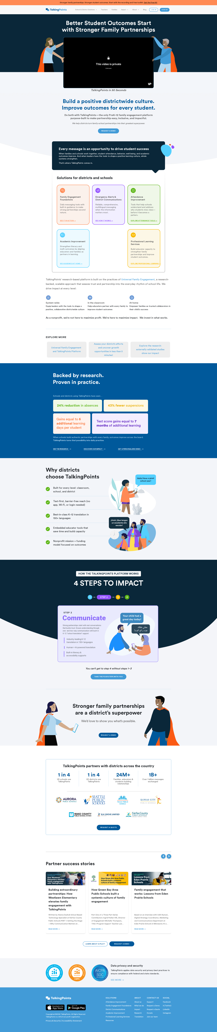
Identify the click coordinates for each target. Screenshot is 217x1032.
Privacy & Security (53, 1021)
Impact (123, 10)
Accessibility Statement (72, 1021)
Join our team (152, 1017)
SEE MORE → (117, 980)
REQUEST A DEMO (108, 131)
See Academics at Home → (71, 263)
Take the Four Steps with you (108, 676)
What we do (139, 1006)
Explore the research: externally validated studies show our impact (150, 349)
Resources (110, 1020)
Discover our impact (94, 449)
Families (114, 10)
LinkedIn (166, 1009)
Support (150, 1002)
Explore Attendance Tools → (144, 220)
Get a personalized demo (130, 449)
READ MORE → (54, 929)
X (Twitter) (167, 1006)
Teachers (104, 10)
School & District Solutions (85, 10)
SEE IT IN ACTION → (68, 220)
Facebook (167, 1002)
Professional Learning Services (118, 1017)
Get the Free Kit (150, 3)
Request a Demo (153, 1006)
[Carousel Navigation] (166, 856)
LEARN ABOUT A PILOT (95, 944)
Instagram (167, 1013)
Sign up (165, 9)
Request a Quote (153, 1009)
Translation (138, 1017)
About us (137, 1002)
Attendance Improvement (116, 1002)
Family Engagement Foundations (118, 1006)
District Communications (115, 1009)
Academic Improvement (115, 1013)
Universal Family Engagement (138, 279)
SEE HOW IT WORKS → (104, 220)
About (134, 10)
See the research (62, 449)
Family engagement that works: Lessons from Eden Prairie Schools (151, 894)
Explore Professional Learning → (144, 263)
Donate (150, 1013)
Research (138, 1013)
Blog (144, 10)
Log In (153, 9)
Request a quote (108, 827)
